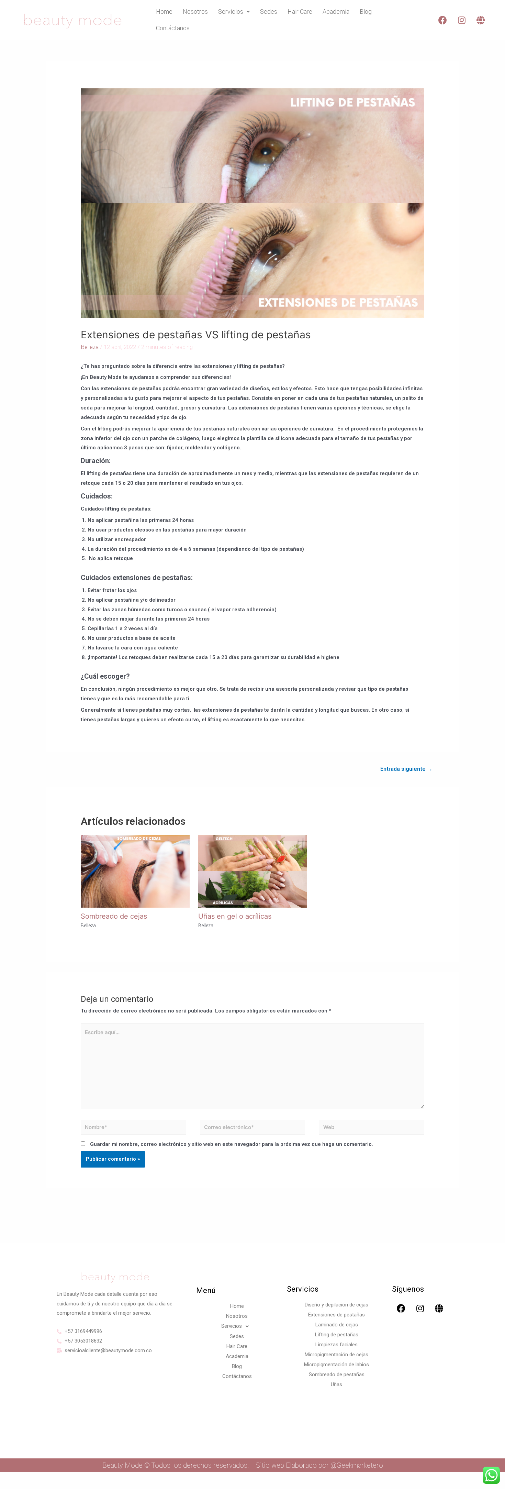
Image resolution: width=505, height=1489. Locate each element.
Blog (366, 11)
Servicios (230, 11)
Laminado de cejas (336, 1325)
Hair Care (300, 11)
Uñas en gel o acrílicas (234, 916)
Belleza (90, 346)
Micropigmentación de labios (336, 1364)
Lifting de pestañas (336, 1335)
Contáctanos (173, 28)
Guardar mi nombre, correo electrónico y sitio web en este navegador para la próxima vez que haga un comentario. (231, 1144)
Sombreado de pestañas (336, 1374)
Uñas (336, 1384)
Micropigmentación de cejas (336, 1354)
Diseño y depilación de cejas (336, 1305)
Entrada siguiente (406, 769)
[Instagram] (461, 20)
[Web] (371, 1128)
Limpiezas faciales (336, 1345)
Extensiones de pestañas (336, 1315)
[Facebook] (442, 20)
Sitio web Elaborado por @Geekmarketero (319, 1465)
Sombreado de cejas (114, 916)
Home (164, 11)
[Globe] (480, 20)
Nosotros (195, 11)
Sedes (268, 11)
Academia (336, 11)
